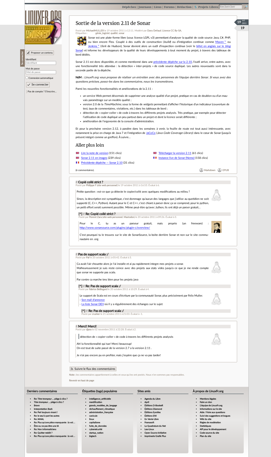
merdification (95, 402)
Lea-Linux (149, 429)
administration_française (101, 412)
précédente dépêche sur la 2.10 (172, 62)
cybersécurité (95, 429)
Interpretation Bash (43, 409)
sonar (121, 33)
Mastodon (129, 217)
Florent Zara (95, 217)
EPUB (226, 170)
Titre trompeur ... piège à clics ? (49, 402)
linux (91, 419)
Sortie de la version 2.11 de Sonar (113, 23)
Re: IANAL (39, 419)
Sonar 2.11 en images (94, 158)
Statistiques (205, 426)
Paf (88, 257)
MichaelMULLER (95, 31)
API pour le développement (213, 429)
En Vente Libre (152, 419)
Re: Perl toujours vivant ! (46, 412)
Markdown (209, 170)
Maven (219, 42)
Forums (169, 6)
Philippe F (91, 185)
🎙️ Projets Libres (206, 6)
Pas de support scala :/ (93, 254)
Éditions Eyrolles (153, 412)
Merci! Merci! (87, 326)
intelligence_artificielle (100, 399)
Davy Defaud (154, 31)
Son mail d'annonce (93, 300)
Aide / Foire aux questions (212, 412)
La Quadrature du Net (155, 426)
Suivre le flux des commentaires (94, 368)
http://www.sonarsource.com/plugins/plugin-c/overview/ (115, 227)
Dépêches (129, 6)
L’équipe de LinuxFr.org (211, 405)
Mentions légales (208, 399)
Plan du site (205, 436)
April (147, 402)
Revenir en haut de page (81, 380)
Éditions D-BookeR (154, 405)
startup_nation (96, 433)
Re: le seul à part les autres (46, 416)
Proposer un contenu (42, 53)
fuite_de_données (98, 426)
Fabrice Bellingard (98, 289)
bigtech (92, 436)
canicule (93, 416)
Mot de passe (33, 69)
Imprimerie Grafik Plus (155, 436)
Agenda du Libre (152, 399)
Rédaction (184, 6)
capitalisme (94, 422)
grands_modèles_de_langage (103, 405)
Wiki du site (205, 419)
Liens (157, 6)
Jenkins (92, 46)
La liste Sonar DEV (92, 304)
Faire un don (206, 402)
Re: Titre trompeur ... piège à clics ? (50, 399)
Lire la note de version (94, 153)
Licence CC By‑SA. (172, 31)
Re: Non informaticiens (45, 429)
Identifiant (31, 59)
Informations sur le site (211, 409)
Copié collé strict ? (90, 182)
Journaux (144, 6)
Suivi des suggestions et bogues (215, 416)
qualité (114, 33)
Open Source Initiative (155, 433)
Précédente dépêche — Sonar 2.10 (102, 162)
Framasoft (149, 422)
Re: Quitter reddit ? (43, 433)
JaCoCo (151, 133)
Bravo (37, 405)
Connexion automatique (41, 78)
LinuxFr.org (43, 25)
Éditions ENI (151, 416)
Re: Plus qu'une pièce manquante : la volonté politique (60, 422)
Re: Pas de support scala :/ (103, 286)
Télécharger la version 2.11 (175, 153)
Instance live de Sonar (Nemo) (176, 158)
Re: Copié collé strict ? (101, 214)
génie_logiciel (102, 33)
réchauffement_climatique (102, 409)
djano (89, 329)
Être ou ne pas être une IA (46, 426)
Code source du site (209, 433)
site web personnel (107, 185)
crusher (96, 314)
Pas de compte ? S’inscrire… (42, 91)
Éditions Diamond (153, 409)
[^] (80, 214)
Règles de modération (210, 422)
